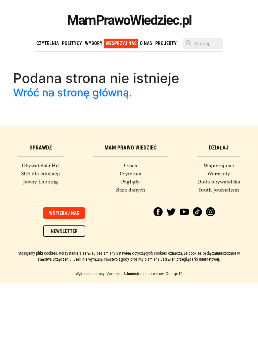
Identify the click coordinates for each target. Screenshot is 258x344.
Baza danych (130, 189)
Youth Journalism (218, 189)
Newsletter (64, 231)
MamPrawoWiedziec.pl (129, 20)
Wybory (93, 43)
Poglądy (130, 181)
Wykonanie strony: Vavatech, (99, 273)
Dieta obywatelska (218, 181)
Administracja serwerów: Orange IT (153, 273)
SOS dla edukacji (40, 173)
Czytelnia (47, 43)
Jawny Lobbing (40, 181)
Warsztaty (218, 173)
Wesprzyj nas (121, 43)
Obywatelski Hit (40, 165)
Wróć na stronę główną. (72, 92)
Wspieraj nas (219, 165)
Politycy (72, 43)
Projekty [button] (166, 43)
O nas (146, 43)
